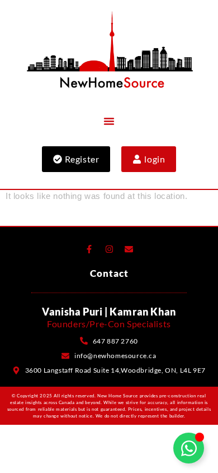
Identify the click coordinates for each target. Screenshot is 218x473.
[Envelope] (129, 249)
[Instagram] (109, 249)
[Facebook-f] (88, 249)
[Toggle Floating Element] (188, 448)
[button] (109, 121)
